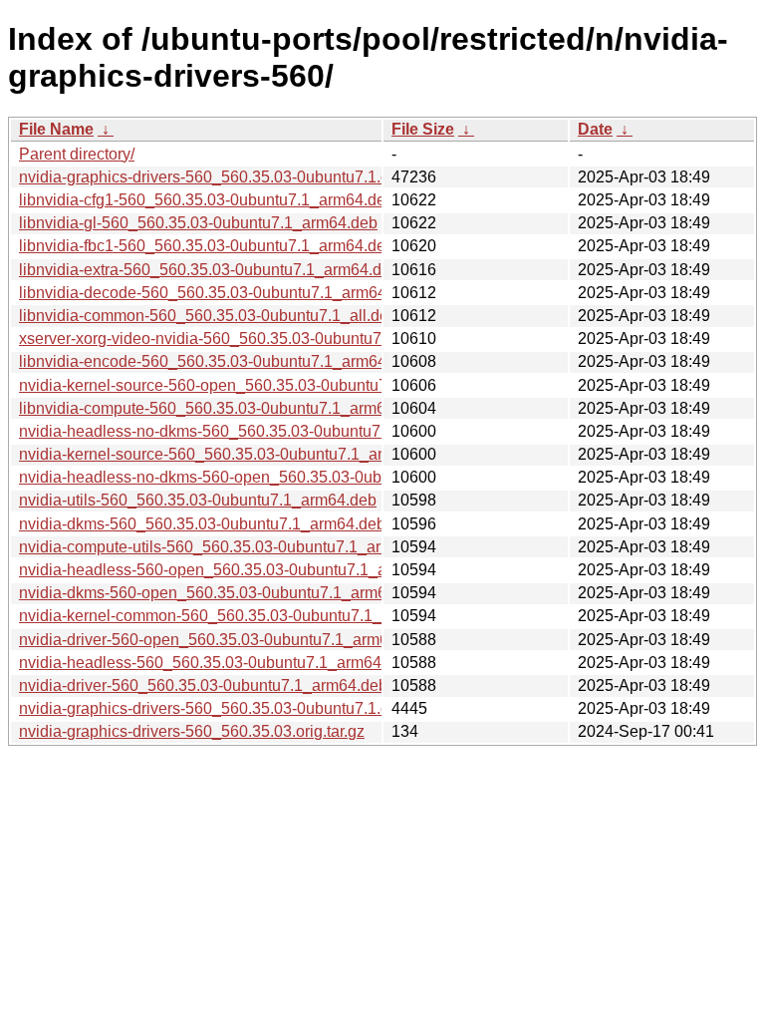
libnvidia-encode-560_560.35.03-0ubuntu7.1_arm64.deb (218, 361)
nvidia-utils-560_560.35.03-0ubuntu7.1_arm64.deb (198, 500)
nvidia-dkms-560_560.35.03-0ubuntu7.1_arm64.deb (202, 523)
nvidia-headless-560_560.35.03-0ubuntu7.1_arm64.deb (215, 662)
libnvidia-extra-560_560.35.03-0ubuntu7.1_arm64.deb (209, 269)
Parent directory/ (76, 154)
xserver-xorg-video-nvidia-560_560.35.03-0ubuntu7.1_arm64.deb (249, 338)
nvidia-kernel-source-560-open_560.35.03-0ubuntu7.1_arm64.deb (252, 385)
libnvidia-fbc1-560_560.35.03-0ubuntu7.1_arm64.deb (206, 245)
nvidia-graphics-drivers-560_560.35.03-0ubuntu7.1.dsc (212, 708)
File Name (56, 129)
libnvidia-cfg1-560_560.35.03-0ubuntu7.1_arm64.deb (206, 199)
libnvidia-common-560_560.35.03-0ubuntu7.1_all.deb (208, 315)
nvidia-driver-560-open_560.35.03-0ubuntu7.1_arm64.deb (223, 639)
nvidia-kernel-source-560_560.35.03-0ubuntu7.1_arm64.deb (231, 454)
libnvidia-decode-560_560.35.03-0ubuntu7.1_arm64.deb (218, 292)
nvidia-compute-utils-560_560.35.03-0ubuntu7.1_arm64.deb (230, 546)
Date (595, 129)
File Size (422, 129)
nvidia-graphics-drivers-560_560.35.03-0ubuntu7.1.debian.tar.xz (244, 177)
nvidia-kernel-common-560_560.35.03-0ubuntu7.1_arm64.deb (238, 615)
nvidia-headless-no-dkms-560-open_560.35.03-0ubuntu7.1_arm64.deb (269, 477)
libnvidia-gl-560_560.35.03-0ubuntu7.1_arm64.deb (198, 222)
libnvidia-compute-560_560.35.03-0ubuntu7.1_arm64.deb (222, 408)
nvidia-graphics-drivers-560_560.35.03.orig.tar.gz (192, 731)
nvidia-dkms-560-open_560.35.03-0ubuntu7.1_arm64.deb (222, 592)
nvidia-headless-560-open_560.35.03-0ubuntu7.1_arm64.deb (236, 569)
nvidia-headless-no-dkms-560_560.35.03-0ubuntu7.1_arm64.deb (248, 431)
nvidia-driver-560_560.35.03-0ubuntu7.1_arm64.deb (203, 685)
